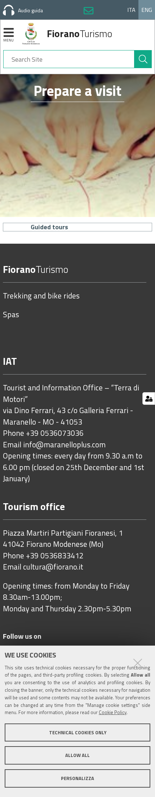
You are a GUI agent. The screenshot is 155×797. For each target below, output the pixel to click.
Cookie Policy (113, 712)
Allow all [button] (77, 755)
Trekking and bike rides (41, 296)
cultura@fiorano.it (53, 567)
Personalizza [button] (77, 778)
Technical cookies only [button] (77, 732)
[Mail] (88, 12)
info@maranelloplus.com (64, 445)
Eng (146, 9)
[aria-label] (143, 59)
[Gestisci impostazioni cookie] (148, 398)
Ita (131, 9)
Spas (11, 315)
